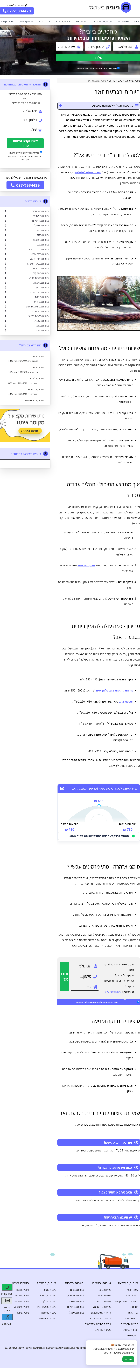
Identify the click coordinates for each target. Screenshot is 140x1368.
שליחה (98, 57)
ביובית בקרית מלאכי (38, 316)
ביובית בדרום (44, 21)
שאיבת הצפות (104, 1295)
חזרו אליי (64, 976)
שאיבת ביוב (123, 21)
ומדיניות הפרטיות (84, 68)
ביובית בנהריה (22, 1301)
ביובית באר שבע (40, 211)
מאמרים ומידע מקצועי (126, 1301)
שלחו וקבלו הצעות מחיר (25, 143)
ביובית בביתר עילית (39, 292)
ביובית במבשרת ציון (39, 249)
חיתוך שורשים (86, 565)
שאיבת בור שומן (103, 1301)
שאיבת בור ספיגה (102, 1307)
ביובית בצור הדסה (39, 259)
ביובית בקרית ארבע (39, 278)
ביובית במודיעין (41, 302)
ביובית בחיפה (22, 1295)
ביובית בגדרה (42, 230)
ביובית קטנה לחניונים (88, 172)
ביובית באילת (42, 297)
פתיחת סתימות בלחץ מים (98, 1324)
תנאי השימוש (97, 68)
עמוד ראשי (132, 1290)
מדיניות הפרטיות (26, 156)
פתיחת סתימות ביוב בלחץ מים (114, 690)
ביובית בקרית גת (40, 311)
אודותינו (134, 1307)
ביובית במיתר (42, 287)
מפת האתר (132, 1335)
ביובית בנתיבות (41, 268)
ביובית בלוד (43, 235)
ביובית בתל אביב (47, 1295)
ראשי (136, 21)
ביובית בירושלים (40, 220)
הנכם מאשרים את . (97, 68)
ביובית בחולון (49, 1301)
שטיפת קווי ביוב (103, 1330)
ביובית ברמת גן (48, 1312)
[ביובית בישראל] (114, 9)
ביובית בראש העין (47, 1318)
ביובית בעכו (23, 1312)
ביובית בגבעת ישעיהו (38, 263)
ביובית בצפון (81, 21)
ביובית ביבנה (42, 244)
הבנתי (128, 1359)
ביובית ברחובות (41, 240)
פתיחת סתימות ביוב (102, 21)
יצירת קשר (132, 1312)
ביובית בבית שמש (40, 254)
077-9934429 (113, 992)
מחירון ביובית (26, 21)
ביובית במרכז (63, 21)
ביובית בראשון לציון (46, 1307)
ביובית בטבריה (21, 1307)
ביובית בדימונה (41, 282)
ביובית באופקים (41, 273)
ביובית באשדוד (41, 216)
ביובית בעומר (42, 325)
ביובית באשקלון (41, 225)
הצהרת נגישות (130, 1330)
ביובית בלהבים (41, 321)
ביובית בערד (42, 330)
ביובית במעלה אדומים (37, 306)
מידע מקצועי (8, 21)
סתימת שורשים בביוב (100, 1318)
